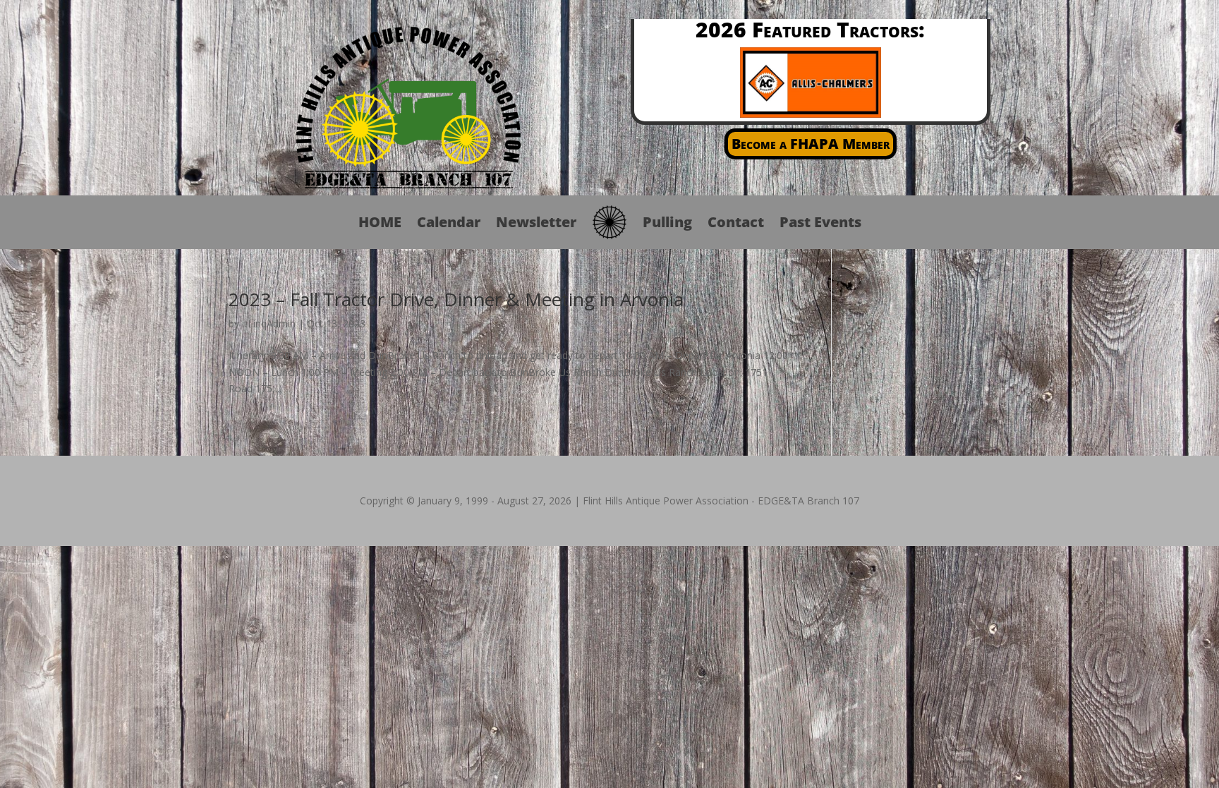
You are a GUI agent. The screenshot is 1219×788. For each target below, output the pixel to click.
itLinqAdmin (269, 323)
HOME (379, 221)
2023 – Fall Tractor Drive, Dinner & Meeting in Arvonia (456, 299)
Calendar (448, 221)
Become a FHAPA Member (811, 143)
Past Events (820, 221)
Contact (736, 221)
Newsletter (536, 221)
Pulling (667, 221)
